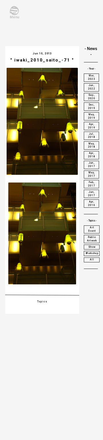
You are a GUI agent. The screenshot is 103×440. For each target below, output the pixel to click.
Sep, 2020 (91, 97)
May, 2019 (91, 116)
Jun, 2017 (91, 164)
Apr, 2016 (91, 203)
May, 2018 (91, 145)
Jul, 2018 (91, 135)
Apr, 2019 (91, 126)
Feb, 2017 (91, 184)
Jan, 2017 (91, 194)
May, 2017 (91, 174)
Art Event (92, 229)
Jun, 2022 (91, 87)
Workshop (92, 253)
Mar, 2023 (91, 77)
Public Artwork (92, 239)
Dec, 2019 (91, 106)
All (92, 259)
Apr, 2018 (91, 155)
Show (92, 246)
